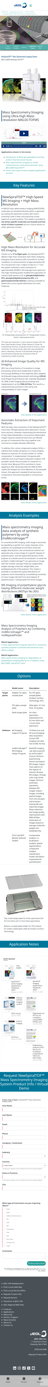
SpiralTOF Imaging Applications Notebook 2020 (37, 985)
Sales (8, 1382)
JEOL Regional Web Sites (14, 1305)
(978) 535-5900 (40, 1349)
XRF (7, 1226)
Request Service (10, 1297)
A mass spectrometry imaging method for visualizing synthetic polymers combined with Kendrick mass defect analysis (23, 647)
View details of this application (34, 415)
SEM (7, 1222)
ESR (7, 1236)
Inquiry (40, 1382)
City (4, 1184)
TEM (7, 1232)
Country (5, 1161)
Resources (8, 1314)
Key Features (7, 47)
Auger (8, 1246)
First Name (7, 1105)
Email (4, 1124)
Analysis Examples (16, 47)
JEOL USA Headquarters (14, 1283)
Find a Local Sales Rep (13, 1287)
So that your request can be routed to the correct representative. (22, 1169)
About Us (7, 1322)
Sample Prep (10, 1242)
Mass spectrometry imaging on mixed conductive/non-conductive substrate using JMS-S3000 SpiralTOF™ (24, 165)
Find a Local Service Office (14, 1290)
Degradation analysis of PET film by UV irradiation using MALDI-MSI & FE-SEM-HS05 (38, 1051)
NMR (7, 1212)
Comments (7, 1251)
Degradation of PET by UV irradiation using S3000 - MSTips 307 (38, 1017)
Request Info (40, 47)
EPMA (8, 1209)
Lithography (10, 1229)
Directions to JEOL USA (13, 1301)
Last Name (7, 1115)
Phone (5, 1133)
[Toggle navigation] (31, 5)
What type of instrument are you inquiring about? (21, 1204)
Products (7, 1309)
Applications (9, 1312)
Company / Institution (12, 1143)
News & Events (10, 1320)
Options (24, 47)
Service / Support (11, 1317)
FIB (7, 1219)
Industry (6, 1152)
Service (24, 1382)
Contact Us (8, 1325)
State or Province (9, 1173)
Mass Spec (9, 1239)
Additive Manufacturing (13, 1216)
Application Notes (32, 47)
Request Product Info (13, 1294)
